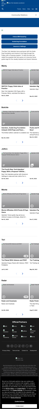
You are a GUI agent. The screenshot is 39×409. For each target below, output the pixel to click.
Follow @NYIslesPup (19, 36)
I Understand (19, 406)
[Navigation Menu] (36, 9)
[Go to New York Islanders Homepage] (16, 3)
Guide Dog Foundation (19, 41)
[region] (19, 392)
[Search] (3, 9)
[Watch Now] (15, 76)
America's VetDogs (19, 46)
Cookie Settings (17, 390)
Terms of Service (16, 397)
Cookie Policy (21, 388)
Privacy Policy (10, 388)
